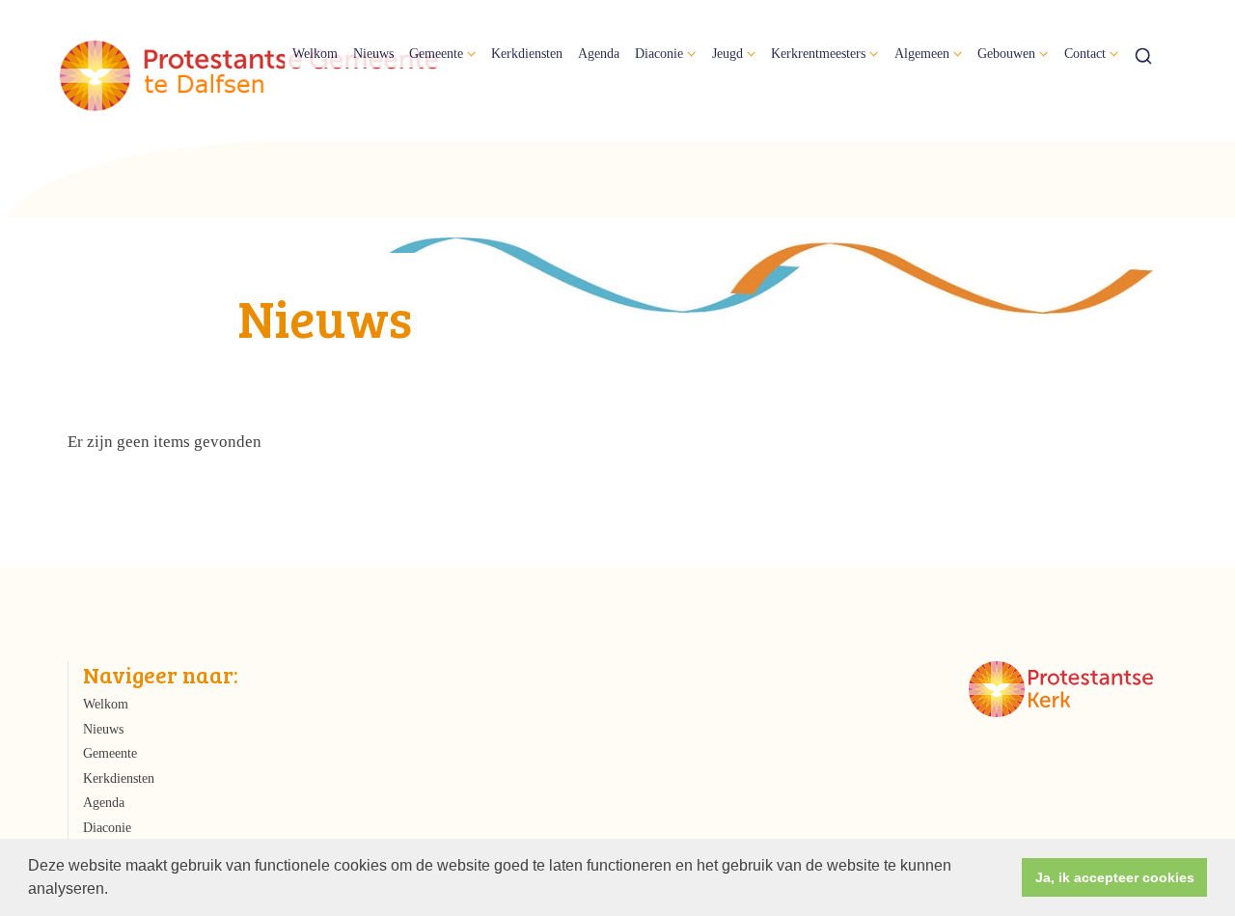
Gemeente (436, 53)
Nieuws (373, 53)
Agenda (598, 53)
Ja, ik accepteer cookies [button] (1114, 877)
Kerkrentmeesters (818, 53)
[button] (115, 891)
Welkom (315, 53)
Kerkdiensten (527, 53)
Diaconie (659, 53)
